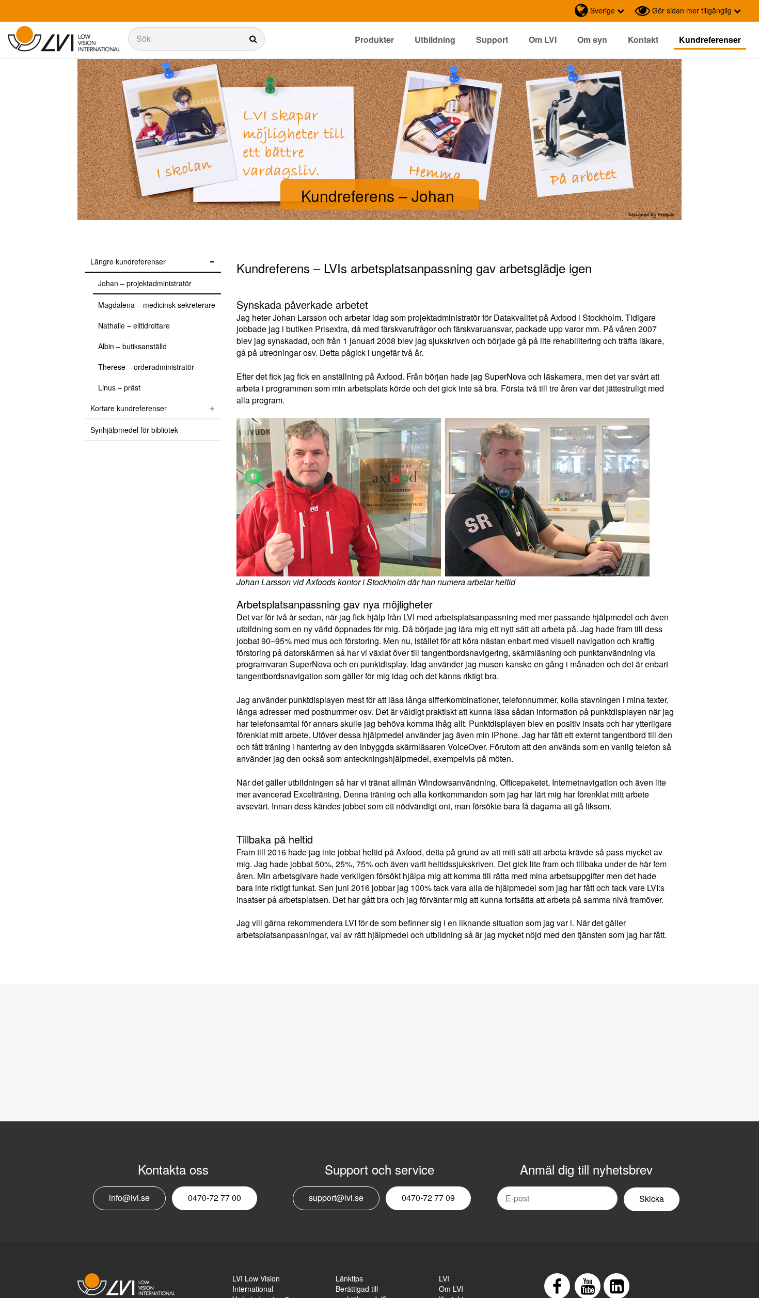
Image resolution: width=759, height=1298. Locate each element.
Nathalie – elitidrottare (134, 325)
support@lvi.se (336, 1197)
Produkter (374, 39)
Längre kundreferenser (128, 261)
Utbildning (435, 39)
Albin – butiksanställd (132, 346)
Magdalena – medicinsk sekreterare (156, 305)
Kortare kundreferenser (128, 408)
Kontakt (643, 39)
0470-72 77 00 (214, 1197)
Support (492, 39)
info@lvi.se (129, 1197)
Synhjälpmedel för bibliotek (134, 430)
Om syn (592, 39)
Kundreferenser (710, 39)
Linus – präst (119, 387)
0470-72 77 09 (428, 1197)
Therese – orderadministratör (146, 367)
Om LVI (543, 39)
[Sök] (196, 39)
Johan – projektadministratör (145, 283)
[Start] (64, 39)
